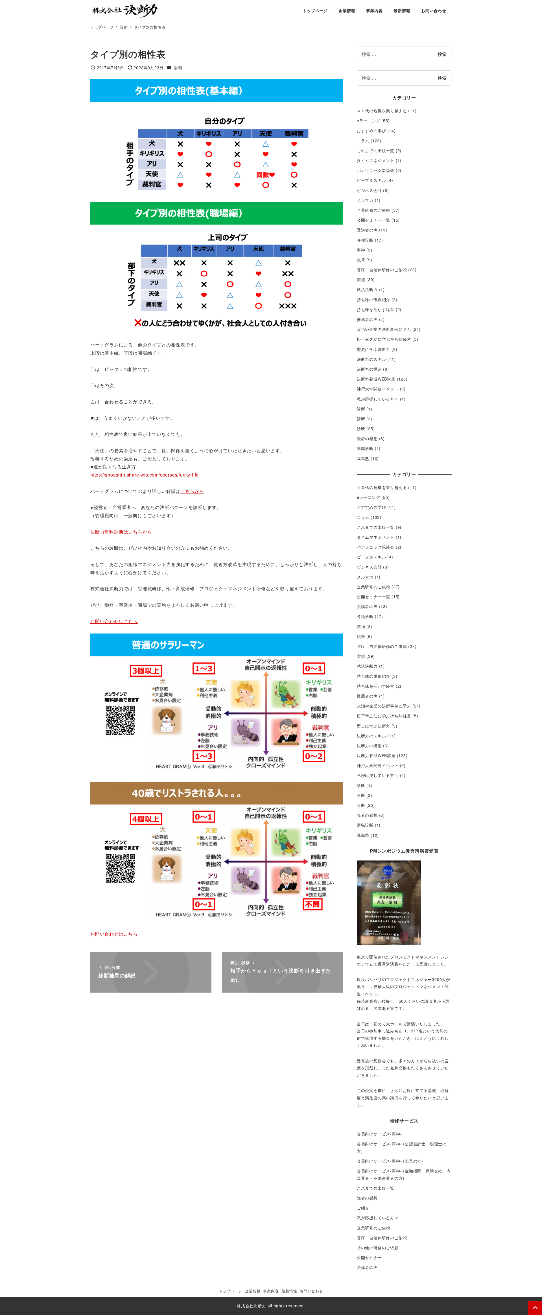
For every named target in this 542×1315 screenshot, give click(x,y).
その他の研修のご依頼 (378, 1247)
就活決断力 (367, 289)
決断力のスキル (371, 359)
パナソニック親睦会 (375, 170)
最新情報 (289, 1291)
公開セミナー (369, 1257)
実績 (361, 279)
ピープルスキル (371, 180)
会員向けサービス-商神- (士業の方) (390, 1161)
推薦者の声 (367, 319)
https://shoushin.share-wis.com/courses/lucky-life (144, 474)
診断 (178, 67)
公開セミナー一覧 (373, 220)
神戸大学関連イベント (378, 389)
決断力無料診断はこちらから (121, 531)
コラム (363, 140)
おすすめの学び (371, 130)
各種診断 (365, 240)
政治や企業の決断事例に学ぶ (384, 329)
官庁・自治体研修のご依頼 (382, 269)
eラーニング (368, 120)
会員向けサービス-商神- (379, 1134)
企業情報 (253, 1291)
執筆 (361, 260)
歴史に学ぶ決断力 (373, 349)
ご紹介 (363, 1208)
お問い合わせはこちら (114, 621)
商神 (361, 250)
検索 (442, 54)
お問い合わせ (311, 1291)
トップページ (230, 1291)
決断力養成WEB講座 (376, 379)
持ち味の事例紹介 (373, 299)
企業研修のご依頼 (373, 210)
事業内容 (271, 1291)
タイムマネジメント (375, 160)
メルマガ (365, 200)
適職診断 (365, 448)
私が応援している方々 (378, 399)
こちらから (192, 491)
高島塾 (363, 458)
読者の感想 (367, 438)
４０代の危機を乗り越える (382, 110)
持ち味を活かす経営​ (375, 309)
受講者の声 (367, 230)
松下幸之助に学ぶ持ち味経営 (384, 339)
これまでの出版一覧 (375, 150)
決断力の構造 (369, 369)
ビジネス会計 (369, 190)
